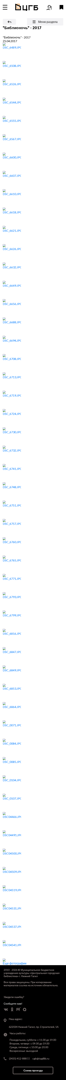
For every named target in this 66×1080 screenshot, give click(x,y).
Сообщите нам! (13, 1003)
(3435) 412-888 (18, 1058)
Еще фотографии (14, 963)
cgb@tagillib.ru (40, 1058)
